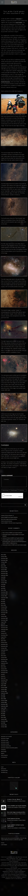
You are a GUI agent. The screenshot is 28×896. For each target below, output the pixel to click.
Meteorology (3, 751)
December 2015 (4, 644)
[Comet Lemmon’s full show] (3, 820)
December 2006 (4, 721)
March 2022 (3, 605)
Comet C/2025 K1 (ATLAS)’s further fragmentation (11, 523)
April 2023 (3, 588)
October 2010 (4, 682)
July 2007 (3, 710)
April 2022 (3, 603)
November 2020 (4, 620)
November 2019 (4, 627)
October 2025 (4, 562)
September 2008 (4, 693)
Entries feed (3, 768)
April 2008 (3, 697)
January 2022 (4, 609)
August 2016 (3, 637)
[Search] (24, 505)
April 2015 (3, 653)
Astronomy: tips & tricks (6, 746)
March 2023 (3, 590)
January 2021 (4, 616)
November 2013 (4, 672)
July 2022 (3, 599)
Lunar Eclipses (4, 844)
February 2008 (4, 700)
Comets (2, 842)
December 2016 (4, 635)
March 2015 (3, 655)
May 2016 (3, 638)
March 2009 (3, 685)
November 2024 (4, 573)
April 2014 (3, 665)
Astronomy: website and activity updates (9, 747)
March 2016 (3, 640)
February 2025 (4, 567)
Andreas (4, 538)
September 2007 (4, 706)
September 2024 (4, 575)
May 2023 (3, 586)
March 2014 (3, 667)
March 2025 (3, 566)
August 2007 (3, 708)
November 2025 (4, 560)
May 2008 (3, 695)
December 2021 (4, 610)
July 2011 (3, 674)
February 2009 (4, 687)
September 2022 (4, 597)
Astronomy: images (5, 738)
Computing (3, 749)
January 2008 (4, 702)
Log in (2, 766)
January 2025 (4, 569)
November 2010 (4, 680)
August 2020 (3, 622)
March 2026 (3, 554)
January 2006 (4, 725)
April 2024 (3, 579)
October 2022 (4, 595)
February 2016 (4, 642)
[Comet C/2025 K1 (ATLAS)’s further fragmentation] (3, 826)
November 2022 (4, 594)
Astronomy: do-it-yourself (6, 736)
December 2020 (4, 618)
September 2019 (4, 629)
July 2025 (3, 564)
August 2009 (3, 683)
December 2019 (4, 625)
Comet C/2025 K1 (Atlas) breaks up (10, 543)
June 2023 (3, 584)
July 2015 (3, 652)
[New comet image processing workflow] (3, 813)
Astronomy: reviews (5, 744)
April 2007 (3, 715)
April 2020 (3, 624)
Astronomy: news (4, 740)
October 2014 (4, 661)
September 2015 (4, 650)
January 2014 (4, 668)
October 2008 (4, 691)
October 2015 (4, 648)
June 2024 (3, 577)
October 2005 (4, 726)
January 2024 (4, 580)
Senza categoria (4, 755)
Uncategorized (4, 757)
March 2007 (3, 717)
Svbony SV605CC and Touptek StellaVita (9, 517)
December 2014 (4, 659)
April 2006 (3, 723)
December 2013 (4, 670)
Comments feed (4, 770)
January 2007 (4, 719)
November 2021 (4, 612)
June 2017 (3, 631)
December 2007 (4, 704)
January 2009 (4, 689)
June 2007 (3, 711)
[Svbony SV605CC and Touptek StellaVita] (3, 807)
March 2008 (3, 698)
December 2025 (4, 558)
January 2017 (4, 633)
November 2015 (4, 646)
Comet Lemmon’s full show (6, 521)
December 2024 (4, 571)
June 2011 (3, 676)
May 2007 (3, 713)
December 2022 (4, 592)
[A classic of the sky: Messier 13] (3, 801)
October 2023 (4, 582)
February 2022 (4, 607)
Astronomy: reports (5, 742)
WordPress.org (4, 772)
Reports (2, 753)
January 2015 (4, 657)
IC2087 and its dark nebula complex (19, 545)
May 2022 (3, 601)
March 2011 (3, 678)
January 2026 (4, 556)
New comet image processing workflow (9, 519)
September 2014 (4, 663)
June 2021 (3, 614)
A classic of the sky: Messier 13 (7, 515)
